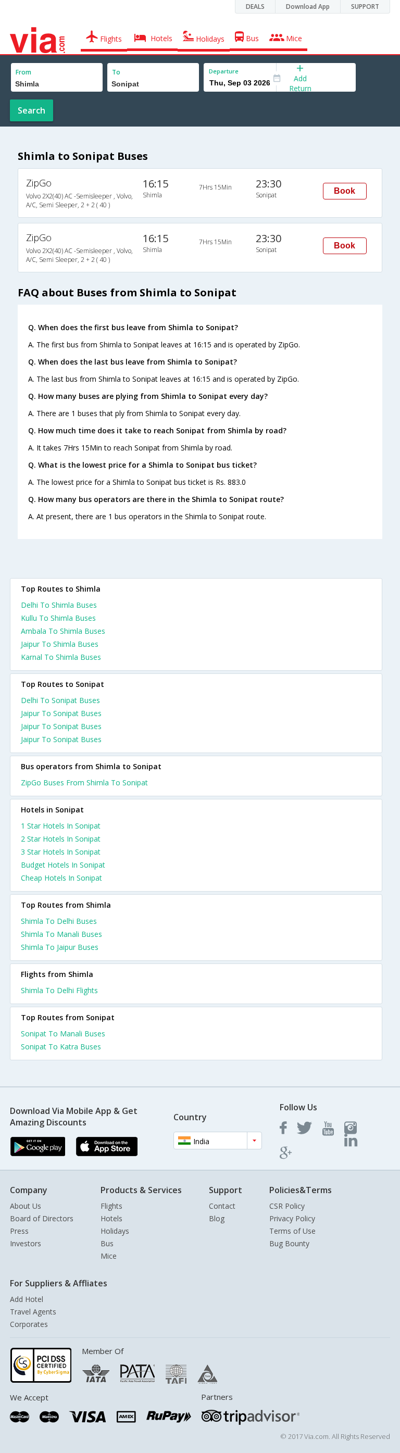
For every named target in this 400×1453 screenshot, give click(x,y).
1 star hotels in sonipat (61, 826)
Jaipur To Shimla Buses (59, 644)
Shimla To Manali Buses (61, 934)
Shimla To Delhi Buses (59, 921)
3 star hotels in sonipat (61, 852)
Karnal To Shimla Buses (61, 657)
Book (344, 190)
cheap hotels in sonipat (61, 878)
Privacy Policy (292, 1218)
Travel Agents (33, 1312)
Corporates (29, 1324)
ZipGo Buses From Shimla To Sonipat (84, 782)
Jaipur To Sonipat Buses (61, 713)
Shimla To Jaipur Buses (59, 947)
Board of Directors (41, 1218)
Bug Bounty (289, 1243)
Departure (224, 71)
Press (19, 1231)
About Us (25, 1206)
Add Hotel (26, 1299)
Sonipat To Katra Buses (61, 1046)
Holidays (115, 1231)
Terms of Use (292, 1231)
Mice (109, 1256)
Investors (25, 1243)
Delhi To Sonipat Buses (60, 700)
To (116, 72)
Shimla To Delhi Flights (59, 990)
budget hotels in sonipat (63, 865)
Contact (222, 1206)
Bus (107, 1243)
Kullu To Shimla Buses (58, 618)
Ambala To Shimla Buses (63, 631)
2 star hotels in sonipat (61, 839)
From (23, 72)
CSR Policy (287, 1206)
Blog (216, 1218)
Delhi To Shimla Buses (59, 605)
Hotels (111, 1218)
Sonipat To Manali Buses (63, 1033)
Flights (111, 1206)
